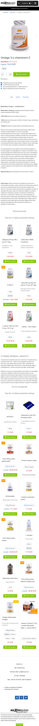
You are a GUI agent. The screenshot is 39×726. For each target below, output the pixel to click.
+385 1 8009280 (20, 675)
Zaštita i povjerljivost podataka (13, 687)
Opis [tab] (11, 97)
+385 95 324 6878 (16, 679)
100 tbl (4, 68)
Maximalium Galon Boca (10, 578)
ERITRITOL (10, 417)
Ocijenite (14, 61)
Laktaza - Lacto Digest (29, 327)
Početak (5, 12)
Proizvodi (12, 12)
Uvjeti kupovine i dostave (12, 689)
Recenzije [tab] (26, 97)
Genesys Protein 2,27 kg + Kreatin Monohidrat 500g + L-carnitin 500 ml (29, 625)
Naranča (29, 548)
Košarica (27, 3)
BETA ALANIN (10, 496)
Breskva (7, 634)
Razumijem (19, 724)
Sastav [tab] (18, 97)
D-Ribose (10, 285)
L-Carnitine (28, 535)
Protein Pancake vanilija (28, 460)
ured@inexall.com (24, 672)
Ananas (8, 638)
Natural (10, 295)
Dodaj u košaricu (22, 74)
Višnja (13, 638)
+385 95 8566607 (26, 679)
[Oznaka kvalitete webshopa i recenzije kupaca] (19, 704)
